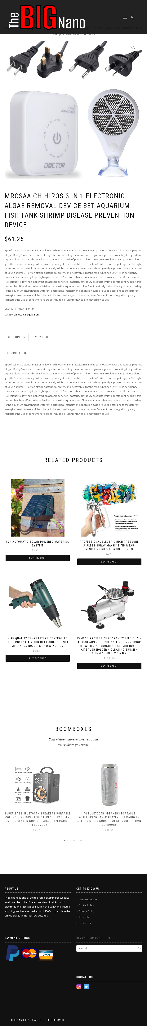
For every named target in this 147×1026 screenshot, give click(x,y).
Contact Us (84, 923)
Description (16, 337)
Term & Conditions (89, 899)
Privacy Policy (86, 911)
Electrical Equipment (27, 314)
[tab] (17, 337)
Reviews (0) (40, 337)
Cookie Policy (86, 905)
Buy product (37, 558)
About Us (83, 917)
